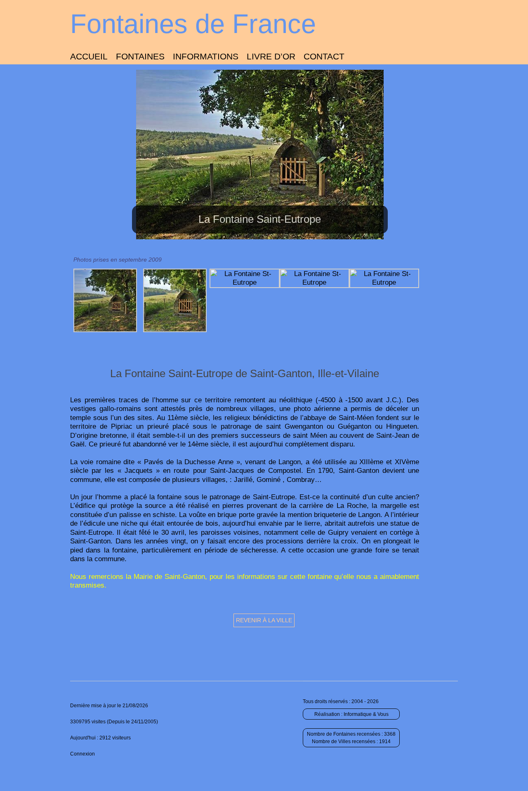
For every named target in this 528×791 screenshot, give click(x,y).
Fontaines (140, 56)
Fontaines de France (193, 24)
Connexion (82, 754)
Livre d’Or (271, 56)
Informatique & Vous (366, 714)
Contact (324, 56)
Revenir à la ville (264, 620)
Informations (205, 56)
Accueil (89, 56)
